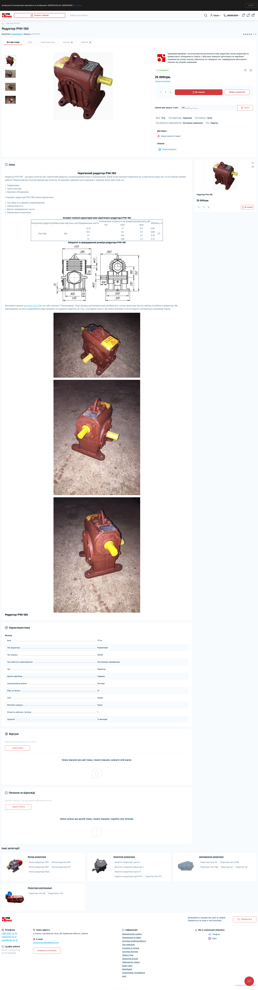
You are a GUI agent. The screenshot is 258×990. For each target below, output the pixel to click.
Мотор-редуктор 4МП (61, 862)
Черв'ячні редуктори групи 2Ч (128, 872)
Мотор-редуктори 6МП (39, 867)
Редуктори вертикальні (40, 888)
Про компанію (128, 944)
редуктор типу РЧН (32, 305)
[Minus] (160, 92)
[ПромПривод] (161, 58)
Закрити (251, 5)
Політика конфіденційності (134, 941)
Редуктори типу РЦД (209, 867)
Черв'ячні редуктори (124, 857)
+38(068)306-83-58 (10, 940)
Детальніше (77, 5)
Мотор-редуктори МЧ (61, 867)
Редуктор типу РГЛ (153, 876)
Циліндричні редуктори (211, 857)
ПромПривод (16, 34)
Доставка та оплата (130, 948)
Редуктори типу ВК (37, 893)
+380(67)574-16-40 (9, 937)
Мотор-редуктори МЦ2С (39, 872)
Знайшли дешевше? (163, 81)
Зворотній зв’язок (130, 959)
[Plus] (170, 92)
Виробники (127, 969)
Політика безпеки (130, 952)
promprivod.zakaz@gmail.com (46, 942)
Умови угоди (127, 955)
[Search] (205, 15)
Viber (214, 938)
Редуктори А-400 (55, 893)
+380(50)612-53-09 (9, 933)
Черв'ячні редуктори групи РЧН (128, 876)
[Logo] (7, 15)
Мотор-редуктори (37, 857)
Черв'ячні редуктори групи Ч (127, 862)
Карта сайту (127, 966)
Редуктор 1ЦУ (241, 867)
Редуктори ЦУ (227, 867)
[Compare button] (251, 70)
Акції (124, 976)
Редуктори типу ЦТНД (229, 862)
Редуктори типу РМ (208, 862)
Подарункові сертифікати (133, 973)
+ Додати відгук (17, 748)
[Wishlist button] (245, 70)
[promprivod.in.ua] (64, 919)
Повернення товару (131, 962)
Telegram (216, 934)
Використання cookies (132, 934)
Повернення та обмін (131, 937)
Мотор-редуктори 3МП (39, 862)
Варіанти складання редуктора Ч (129, 867)
